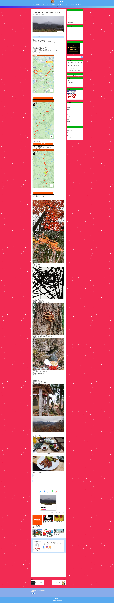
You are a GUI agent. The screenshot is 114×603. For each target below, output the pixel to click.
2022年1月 (68, 119)
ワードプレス (68, 4)
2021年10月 (68, 124)
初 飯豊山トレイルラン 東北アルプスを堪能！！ (74, 70)
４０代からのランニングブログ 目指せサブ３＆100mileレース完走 (57, 6)
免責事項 (69, 85)
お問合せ (72, 4)
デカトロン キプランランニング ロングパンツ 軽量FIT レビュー (75, 63)
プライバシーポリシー (71, 82)
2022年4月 (68, 114)
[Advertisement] (75, 33)
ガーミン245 (48, 4)
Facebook (44, 548)
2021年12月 (68, 121)
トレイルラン (43, 4)
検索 (82, 57)
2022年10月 (68, 107)
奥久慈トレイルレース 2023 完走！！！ (73, 65)
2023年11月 (68, 104)
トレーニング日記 (69, 130)
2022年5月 (68, 112)
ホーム (34, 4)
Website (50, 548)
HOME (57, 598)
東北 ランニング (58, 1)
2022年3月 (68, 116)
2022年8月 (68, 109)
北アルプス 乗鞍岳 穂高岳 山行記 (72, 68)
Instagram (47, 548)
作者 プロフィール (78, 4)
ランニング (38, 4)
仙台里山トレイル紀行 (55, 4)
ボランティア (62, 4)
